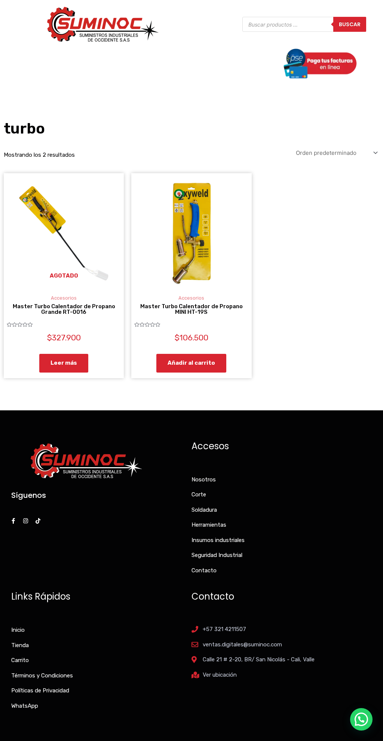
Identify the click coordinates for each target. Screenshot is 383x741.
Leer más (63, 362)
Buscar (350, 24)
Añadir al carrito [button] (191, 362)
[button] (361, 719)
